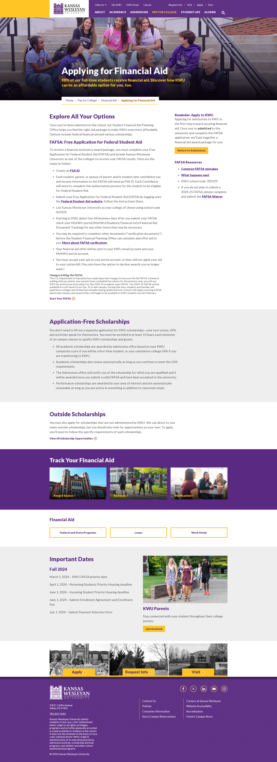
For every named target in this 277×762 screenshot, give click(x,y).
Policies (146, 706)
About (100, 12)
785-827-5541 (58, 713)
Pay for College (164, 12)
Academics (117, 12)
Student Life (190, 12)
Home (69, 100)
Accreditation (194, 711)
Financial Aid (109, 100)
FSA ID (75, 170)
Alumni (210, 12)
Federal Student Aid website (81, 201)
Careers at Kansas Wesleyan (203, 701)
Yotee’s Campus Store (199, 716)
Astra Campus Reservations (159, 716)
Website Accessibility (199, 706)
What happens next (195, 175)
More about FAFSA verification (84, 243)
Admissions (139, 12)
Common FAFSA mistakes (199, 169)
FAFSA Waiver (212, 196)
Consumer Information (156, 711)
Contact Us (149, 701)
